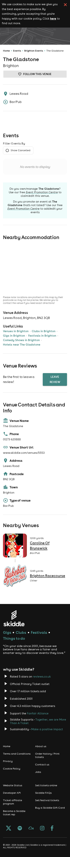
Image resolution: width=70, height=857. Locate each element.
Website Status (12, 785)
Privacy (8, 761)
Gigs (7, 632)
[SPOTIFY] (19, 828)
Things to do (14, 638)
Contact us (42, 764)
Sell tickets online (46, 785)
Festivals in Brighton (42, 335)
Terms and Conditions (17, 753)
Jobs (38, 772)
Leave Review (55, 379)
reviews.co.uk (42, 676)
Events (17, 50)
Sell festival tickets (47, 800)
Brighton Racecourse (47, 575)
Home (6, 50)
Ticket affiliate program (12, 802)
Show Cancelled (20, 150)
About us (40, 746)
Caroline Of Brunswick (39, 546)
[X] (8, 828)
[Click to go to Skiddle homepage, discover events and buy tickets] (14, 618)
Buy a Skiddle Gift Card (50, 807)
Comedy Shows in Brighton (21, 340)
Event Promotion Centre (42, 192)
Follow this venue (37, 74)
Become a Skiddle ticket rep (14, 812)
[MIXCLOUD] (31, 828)
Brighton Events (33, 50)
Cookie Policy (11, 768)
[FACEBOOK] (52, 828)
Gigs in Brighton (14, 335)
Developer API (12, 792)
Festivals (39, 632)
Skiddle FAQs (43, 792)
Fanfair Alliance (38, 713)
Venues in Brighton (16, 331)
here (53, 18)
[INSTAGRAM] (42, 828)
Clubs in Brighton (43, 331)
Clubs (21, 632)
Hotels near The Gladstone (21, 344)
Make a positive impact (47, 729)
